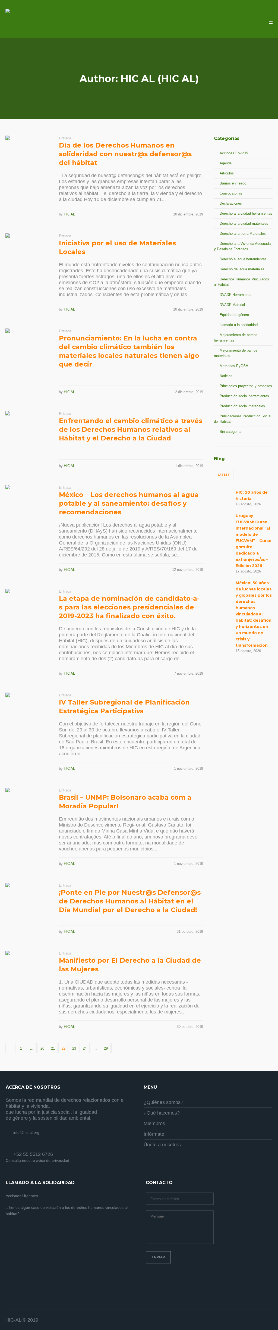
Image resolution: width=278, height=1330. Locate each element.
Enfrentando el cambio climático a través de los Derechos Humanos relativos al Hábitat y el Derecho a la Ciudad (130, 429)
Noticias (226, 376)
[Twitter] (261, 1320)
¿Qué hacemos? (162, 1113)
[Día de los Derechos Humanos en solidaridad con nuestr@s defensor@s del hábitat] (28, 158)
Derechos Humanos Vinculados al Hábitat (241, 282)
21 (53, 1048)
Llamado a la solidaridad (239, 325)
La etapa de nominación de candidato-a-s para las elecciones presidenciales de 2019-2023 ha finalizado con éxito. (129, 607)
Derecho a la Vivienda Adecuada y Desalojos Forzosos (242, 246)
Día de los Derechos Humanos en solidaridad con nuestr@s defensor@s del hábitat (125, 154)
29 (106, 1048)
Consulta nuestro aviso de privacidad (37, 1160)
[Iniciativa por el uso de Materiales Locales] (28, 256)
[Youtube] (268, 1320)
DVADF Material (232, 305)
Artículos (227, 173)
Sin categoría (230, 432)
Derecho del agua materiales (242, 269)
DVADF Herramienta (235, 295)
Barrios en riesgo (233, 183)
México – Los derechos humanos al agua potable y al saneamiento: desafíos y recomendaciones (129, 503)
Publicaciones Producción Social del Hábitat (242, 419)
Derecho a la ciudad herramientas (246, 213)
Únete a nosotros (162, 1144)
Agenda (226, 163)
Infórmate (154, 1134)
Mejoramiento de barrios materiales (235, 353)
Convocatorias (231, 193)
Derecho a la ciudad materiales (244, 223)
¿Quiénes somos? (163, 1102)
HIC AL (69, 214)
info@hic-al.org (26, 1132)
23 (74, 1048)
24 (85, 1048)
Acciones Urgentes (22, 1196)
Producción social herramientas (244, 396)
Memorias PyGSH (234, 366)
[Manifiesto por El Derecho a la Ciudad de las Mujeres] (28, 973)
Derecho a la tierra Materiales (243, 233)
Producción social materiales (242, 406)
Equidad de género (234, 315)
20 (42, 1048)
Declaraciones (231, 203)
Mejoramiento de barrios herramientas (235, 337)
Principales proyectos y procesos (246, 386)
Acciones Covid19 (234, 153)
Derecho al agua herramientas (243, 259)
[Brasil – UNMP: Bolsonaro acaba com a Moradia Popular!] (28, 810)
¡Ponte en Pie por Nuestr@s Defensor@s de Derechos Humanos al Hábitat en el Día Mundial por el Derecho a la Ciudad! (130, 901)
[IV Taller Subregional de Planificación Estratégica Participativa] (28, 715)
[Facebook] (255, 1320)
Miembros (154, 1123)
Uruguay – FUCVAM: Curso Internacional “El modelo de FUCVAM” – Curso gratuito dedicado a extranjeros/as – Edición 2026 (253, 540)
